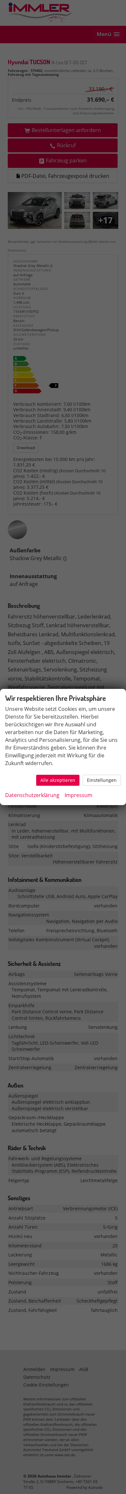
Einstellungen (102, 780)
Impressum (78, 795)
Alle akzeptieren (57, 780)
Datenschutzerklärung (32, 795)
